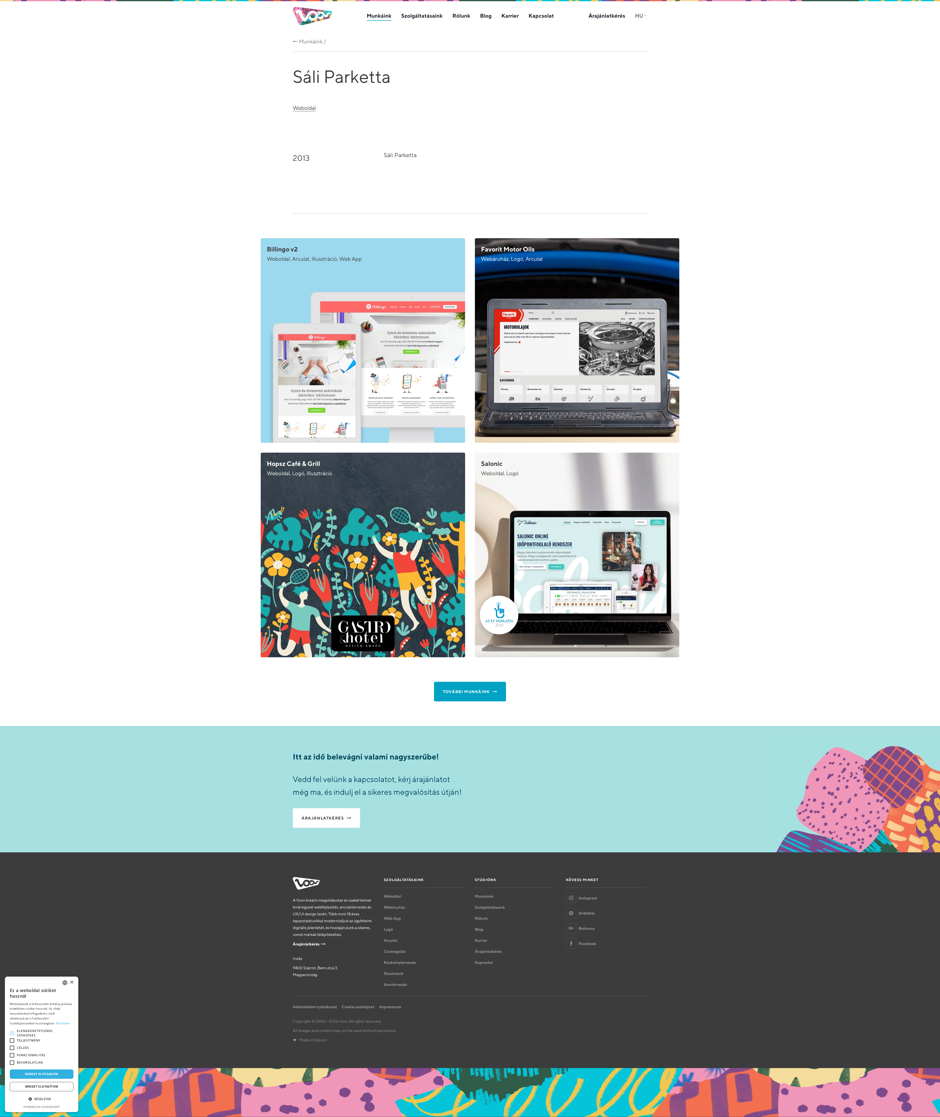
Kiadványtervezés (400, 962)
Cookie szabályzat (358, 1006)
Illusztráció (393, 973)
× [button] (71, 982)
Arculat (390, 940)
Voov (312, 16)
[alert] (41, 1044)
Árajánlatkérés (606, 15)
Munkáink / (312, 41)
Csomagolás (395, 951)
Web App (392, 918)
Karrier (510, 15)
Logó (388, 929)
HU (639, 15)
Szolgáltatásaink (422, 15)
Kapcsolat (541, 15)
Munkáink (379, 15)
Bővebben (63, 1023)
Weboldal (304, 108)
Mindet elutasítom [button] (41, 1086)
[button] (41, 1099)
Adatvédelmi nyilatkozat (315, 1006)
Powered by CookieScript (42, 1107)
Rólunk (461, 15)
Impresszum (390, 1006)
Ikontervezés (395, 984)
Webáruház (394, 907)
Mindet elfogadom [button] (41, 1074)
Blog (486, 15)
